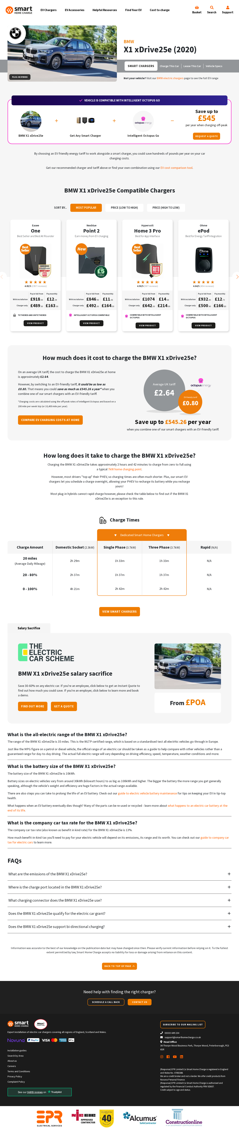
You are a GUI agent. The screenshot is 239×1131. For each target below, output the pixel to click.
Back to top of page (118, 966)
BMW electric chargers (170, 78)
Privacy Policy (15, 1076)
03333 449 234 (171, 1032)
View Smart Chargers (119, 611)
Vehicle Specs (214, 66)
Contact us (139, 1002)
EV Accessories (74, 10)
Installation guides (17, 1050)
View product (35, 323)
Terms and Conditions (19, 1071)
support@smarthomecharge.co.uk (183, 1037)
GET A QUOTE (64, 706)
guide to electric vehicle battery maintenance (147, 793)
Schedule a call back (106, 1002)
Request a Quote (206, 136)
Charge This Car (169, 66)
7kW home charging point (125, 469)
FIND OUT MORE (32, 706)
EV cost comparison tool (176, 168)
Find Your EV (133, 10)
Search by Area (15, 1055)
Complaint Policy (16, 1081)
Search (211, 12)
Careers (12, 1066)
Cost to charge (160, 10)
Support (227, 12)
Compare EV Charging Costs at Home (50, 420)
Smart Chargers (141, 66)
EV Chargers (49, 10)
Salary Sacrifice (29, 628)
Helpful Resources (105, 10)
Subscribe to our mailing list (183, 1024)
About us (12, 1060)
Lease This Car (192, 66)
